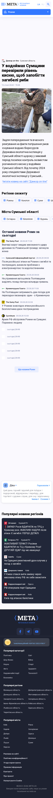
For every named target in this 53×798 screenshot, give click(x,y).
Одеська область (36, 708)
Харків (6, 729)
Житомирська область (38, 695)
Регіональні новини (25, 4)
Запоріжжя (33, 729)
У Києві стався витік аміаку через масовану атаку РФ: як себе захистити (25, 576)
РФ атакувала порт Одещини (20, 587)
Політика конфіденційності (13, 758)
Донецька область (12, 695)
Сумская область (27, 61)
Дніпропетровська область (38, 690)
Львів (6, 738)
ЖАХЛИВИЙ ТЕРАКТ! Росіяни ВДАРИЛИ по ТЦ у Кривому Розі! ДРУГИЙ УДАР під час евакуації (22, 547)
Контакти (8, 772)
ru (43, 4)
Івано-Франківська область (14, 703)
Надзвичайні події (11, 673)
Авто (6, 669)
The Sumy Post (12, 241)
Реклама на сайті (11, 754)
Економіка (8, 678)
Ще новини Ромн (26, 369)
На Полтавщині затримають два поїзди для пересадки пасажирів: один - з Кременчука (26, 294)
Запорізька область (37, 699)
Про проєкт (9, 776)
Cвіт (30, 655)
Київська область (36, 703)
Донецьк (32, 738)
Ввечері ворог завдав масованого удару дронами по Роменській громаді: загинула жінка (25, 248)
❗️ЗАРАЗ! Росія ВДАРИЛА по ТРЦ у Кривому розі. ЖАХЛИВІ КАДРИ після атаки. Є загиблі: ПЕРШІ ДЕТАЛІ (25, 530)
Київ (27, 570)
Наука (6, 664)
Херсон (7, 747)
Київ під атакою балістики (18, 598)
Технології (32, 673)
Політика (7, 655)
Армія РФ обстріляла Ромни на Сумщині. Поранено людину (24, 321)
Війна (30, 660)
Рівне (30, 725)
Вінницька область (12, 690)
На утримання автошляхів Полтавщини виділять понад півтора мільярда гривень (25, 280)
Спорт (31, 664)
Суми (18, 557)
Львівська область (12, 708)
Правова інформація (13, 767)
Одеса (30, 584)
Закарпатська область (14, 699)
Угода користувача (12, 763)
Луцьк (6, 743)
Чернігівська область (13, 712)
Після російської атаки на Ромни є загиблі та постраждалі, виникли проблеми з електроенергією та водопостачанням (26, 265)
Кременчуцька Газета (15, 275)
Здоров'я (32, 669)
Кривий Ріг (23, 523)
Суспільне (10, 316)
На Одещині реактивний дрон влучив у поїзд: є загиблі (25, 562)
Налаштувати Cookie (13, 781)
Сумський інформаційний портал (20, 258)
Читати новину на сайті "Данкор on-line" (24, 181)
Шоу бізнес (8, 660)
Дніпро (6, 734)
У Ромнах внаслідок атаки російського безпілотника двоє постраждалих (23, 307)
